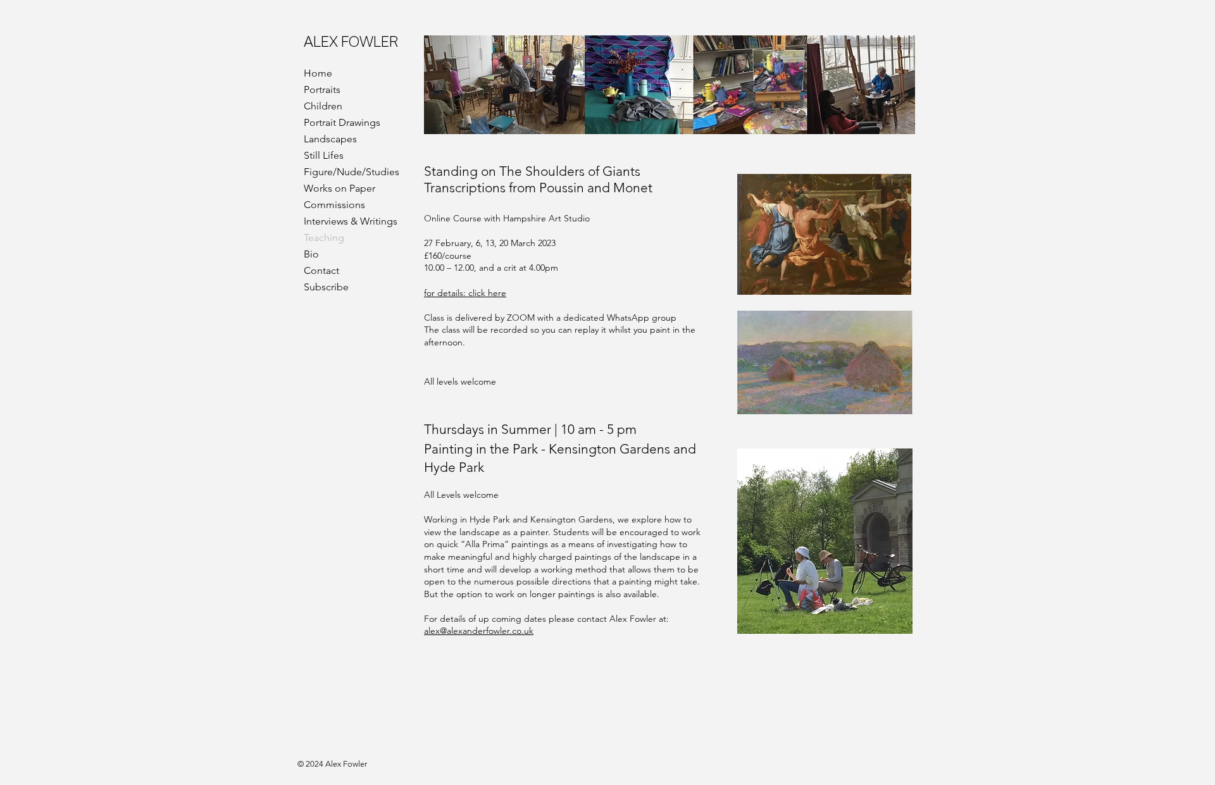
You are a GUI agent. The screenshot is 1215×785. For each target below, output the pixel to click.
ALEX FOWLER (351, 41)
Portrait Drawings (342, 122)
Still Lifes (324, 155)
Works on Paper (339, 188)
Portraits (322, 89)
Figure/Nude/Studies (351, 172)
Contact (321, 270)
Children (323, 106)
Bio (311, 254)
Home (318, 73)
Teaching (324, 238)
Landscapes (330, 139)
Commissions (334, 205)
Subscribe (326, 287)
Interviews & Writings (350, 221)
